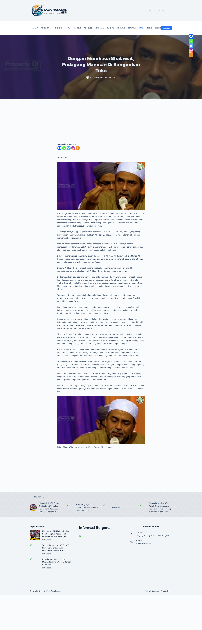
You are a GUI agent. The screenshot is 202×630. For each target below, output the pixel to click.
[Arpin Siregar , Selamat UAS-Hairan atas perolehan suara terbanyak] (69, 507)
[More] (78, 148)
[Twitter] (69, 148)
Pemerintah (45, 28)
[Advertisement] (101, 123)
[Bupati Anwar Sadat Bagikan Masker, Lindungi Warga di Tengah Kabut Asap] (35, 563)
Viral (141, 28)
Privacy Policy (166, 591)
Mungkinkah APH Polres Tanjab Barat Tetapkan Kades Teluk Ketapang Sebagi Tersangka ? (49, 507)
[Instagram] (159, 10)
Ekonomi (58, 28)
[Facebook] (150, 10)
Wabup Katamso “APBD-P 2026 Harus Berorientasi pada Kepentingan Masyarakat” (55, 548)
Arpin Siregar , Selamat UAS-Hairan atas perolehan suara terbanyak (87, 507)
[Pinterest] (163, 10)
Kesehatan (121, 28)
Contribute (167, 28)
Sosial (67, 28)
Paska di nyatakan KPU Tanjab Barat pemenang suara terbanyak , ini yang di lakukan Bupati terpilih (160, 507)
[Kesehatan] (106, 507)
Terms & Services (152, 591)
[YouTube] (167, 10)
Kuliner (158, 28)
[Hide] (193, 59)
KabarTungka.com (53, 591)
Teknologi (88, 28)
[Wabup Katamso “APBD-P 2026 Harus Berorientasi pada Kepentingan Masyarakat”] (35, 549)
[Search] (171, 10)
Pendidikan (77, 28)
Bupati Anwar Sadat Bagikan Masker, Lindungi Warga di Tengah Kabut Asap (56, 562)
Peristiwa (132, 28)
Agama (35, 28)
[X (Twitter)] (154, 10)
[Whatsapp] (64, 148)
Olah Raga (99, 28)
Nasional (110, 28)
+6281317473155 (143, 543)
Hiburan (149, 28)
